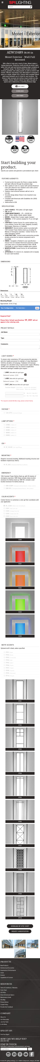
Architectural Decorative (7, 968)
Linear (2, 973)
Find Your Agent (4, 1034)
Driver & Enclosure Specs (7, 995)
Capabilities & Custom (6, 977)
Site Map (2, 1000)
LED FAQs (3, 992)
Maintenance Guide (5, 997)
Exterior (2, 975)
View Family (20, 95)
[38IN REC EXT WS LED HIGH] (25, 375)
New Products (4, 965)
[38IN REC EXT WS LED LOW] (25, 381)
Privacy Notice (4, 1002)
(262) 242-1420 (4, 1041)
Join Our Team (4, 1022)
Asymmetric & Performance (8, 970)
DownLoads (20, 91)
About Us (3, 1017)
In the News (3, 1024)
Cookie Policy (4, 1004)
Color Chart (3, 990)
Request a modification (20, 931)
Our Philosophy (4, 1019)
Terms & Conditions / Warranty (8, 988)
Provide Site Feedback (6, 1007)
